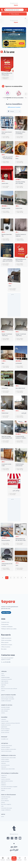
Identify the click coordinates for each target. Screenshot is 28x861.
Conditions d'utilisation (7, 626)
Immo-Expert (6, 612)
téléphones (3, 784)
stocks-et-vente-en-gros (6, 751)
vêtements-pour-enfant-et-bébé (8, 768)
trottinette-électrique (5, 796)
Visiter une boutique (6, 640)
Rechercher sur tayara (6, 644)
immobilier (4, 717)
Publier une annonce (6, 638)
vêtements (3, 763)
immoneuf (4, 736)
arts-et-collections (5, 800)
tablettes (3, 790)
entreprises (4, 743)
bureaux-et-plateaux (5, 728)
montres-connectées (5, 779)
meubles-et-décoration (6, 700)
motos (2, 673)
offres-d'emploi (4, 711)
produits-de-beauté (5, 761)
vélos (2, 806)
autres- (2, 816)
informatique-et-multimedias (9, 773)
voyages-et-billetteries (6, 810)
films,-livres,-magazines (6, 804)
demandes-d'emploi (5, 707)
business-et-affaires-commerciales (8, 749)
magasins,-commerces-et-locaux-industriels (10, 723)
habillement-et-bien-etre (8, 755)
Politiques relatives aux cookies (8, 628)
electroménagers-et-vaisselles (7, 698)
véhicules (4, 671)
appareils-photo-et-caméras (7, 781)
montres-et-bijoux (5, 759)
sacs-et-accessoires (5, 765)
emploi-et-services (6, 705)
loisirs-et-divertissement (8, 794)
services (3, 712)
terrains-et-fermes (5, 732)
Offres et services (5, 646)
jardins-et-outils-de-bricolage (7, 697)
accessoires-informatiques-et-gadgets (9, 786)
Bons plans (4, 649)
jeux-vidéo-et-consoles (6, 788)
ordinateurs (3, 777)
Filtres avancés (4, 642)
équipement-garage (5, 677)
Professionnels (5, 624)
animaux (3, 802)
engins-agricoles (4, 681)
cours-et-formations (5, 709)
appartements (4, 726)
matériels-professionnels (6, 745)
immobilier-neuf (4, 739)
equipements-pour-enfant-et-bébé (8, 757)
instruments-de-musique (6, 808)
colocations (3, 719)
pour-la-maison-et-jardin (8, 694)
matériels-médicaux (5, 747)
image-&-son (4, 775)
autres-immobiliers (5, 730)
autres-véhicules (4, 683)
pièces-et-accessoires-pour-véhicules (9, 688)
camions (3, 690)
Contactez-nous (5, 622)
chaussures (3, 767)
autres (3, 814)
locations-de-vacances (6, 725)
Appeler (21, 43)
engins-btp (3, 684)
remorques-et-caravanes (6, 679)
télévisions (3, 782)
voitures (3, 675)
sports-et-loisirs (4, 798)
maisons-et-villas (4, 721)
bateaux (3, 686)
